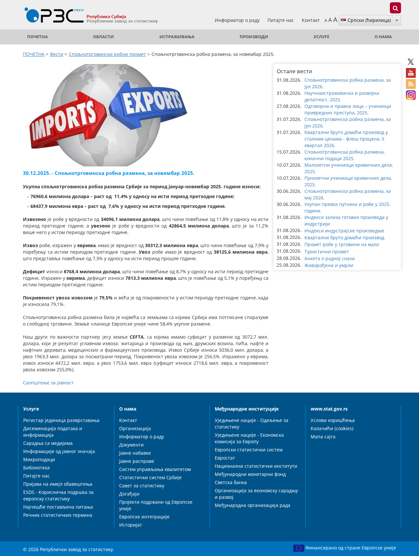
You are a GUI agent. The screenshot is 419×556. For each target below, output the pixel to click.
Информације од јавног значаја (59, 451)
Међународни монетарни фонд (250, 474)
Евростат (225, 458)
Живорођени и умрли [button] (328, 265)
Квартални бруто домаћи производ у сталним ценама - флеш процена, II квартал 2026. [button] (346, 138)
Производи (254, 37)
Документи (131, 445)
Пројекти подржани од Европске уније (155, 505)
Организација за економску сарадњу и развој (256, 493)
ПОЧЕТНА (37, 37)
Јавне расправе (136, 461)
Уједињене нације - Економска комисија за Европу (249, 438)
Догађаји (129, 494)
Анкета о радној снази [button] (329, 258)
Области (103, 37)
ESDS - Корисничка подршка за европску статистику (58, 495)
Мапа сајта (323, 436)
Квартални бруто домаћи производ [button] (344, 237)
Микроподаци (39, 459)
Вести (56, 54)
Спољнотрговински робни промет (107, 54)
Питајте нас (281, 20)
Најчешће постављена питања (58, 507)
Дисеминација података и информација (52, 431)
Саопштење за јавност (48, 382)
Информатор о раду (238, 20)
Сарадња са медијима (48, 443)
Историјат (130, 525)
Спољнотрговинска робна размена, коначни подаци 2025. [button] (344, 155)
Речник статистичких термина (57, 515)
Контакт (311, 20)
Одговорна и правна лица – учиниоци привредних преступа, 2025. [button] (347, 109)
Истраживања (176, 37)
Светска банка (231, 482)
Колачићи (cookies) (332, 428)
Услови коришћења (333, 420)
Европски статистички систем (248, 449)
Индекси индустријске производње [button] (344, 230)
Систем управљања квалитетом (155, 469)
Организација (135, 428)
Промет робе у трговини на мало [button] (341, 244)
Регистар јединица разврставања (61, 420)
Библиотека (36, 467)
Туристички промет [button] (326, 251)
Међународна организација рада (252, 505)
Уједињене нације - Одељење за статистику (251, 423)
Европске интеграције (144, 517)
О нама (383, 37)
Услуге (321, 37)
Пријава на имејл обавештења (57, 484)
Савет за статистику (141, 485)
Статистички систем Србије (150, 477)
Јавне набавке (135, 453)
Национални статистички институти (256, 466)
